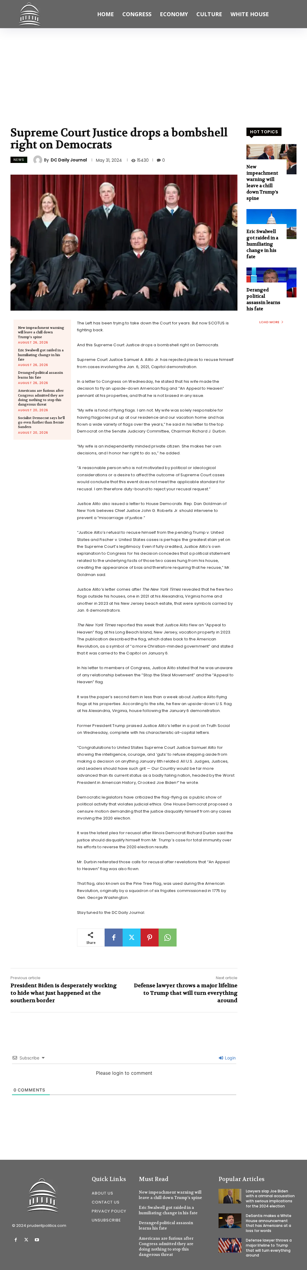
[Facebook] (114, 938)
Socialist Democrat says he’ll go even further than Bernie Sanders (41, 423)
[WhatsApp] (168, 938)
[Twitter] (132, 938)
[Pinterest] (150, 938)
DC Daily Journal (69, 160)
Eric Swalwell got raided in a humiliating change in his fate (41, 355)
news (18, 159)
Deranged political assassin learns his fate (40, 375)
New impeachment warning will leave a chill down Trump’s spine (41, 332)
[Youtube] (36, 1240)
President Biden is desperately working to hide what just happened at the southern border (63, 993)
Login (230, 1057)
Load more (269, 322)
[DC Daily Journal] (38, 159)
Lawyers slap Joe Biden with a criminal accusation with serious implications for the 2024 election (270, 1199)
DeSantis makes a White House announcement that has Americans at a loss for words (268, 1223)
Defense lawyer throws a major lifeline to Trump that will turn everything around (185, 993)
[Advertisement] (153, 73)
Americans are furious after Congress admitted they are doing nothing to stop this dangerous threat (41, 397)
